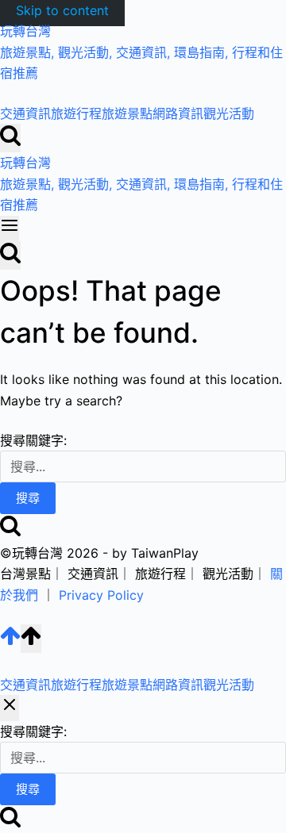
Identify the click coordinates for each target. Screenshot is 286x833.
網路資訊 (178, 113)
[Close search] (9, 707)
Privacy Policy (101, 595)
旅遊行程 (76, 113)
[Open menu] (9, 228)
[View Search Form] (10, 138)
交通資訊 (25, 113)
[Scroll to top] (10, 642)
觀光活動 (228, 113)
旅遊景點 (127, 113)
